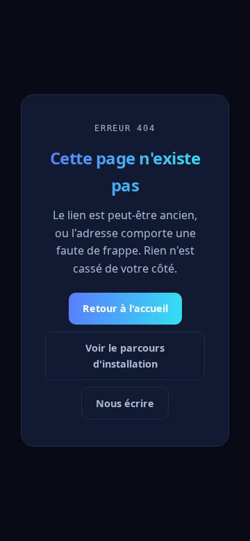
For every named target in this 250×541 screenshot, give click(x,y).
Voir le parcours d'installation (125, 355)
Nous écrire (125, 403)
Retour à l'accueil (125, 308)
